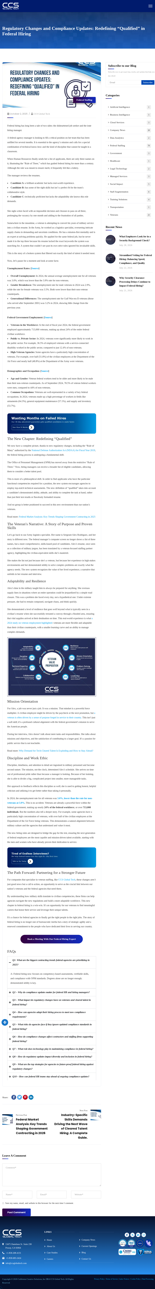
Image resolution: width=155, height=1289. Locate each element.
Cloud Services (129, 122)
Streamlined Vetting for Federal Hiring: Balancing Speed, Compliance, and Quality (135, 259)
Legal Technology (129, 168)
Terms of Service (112, 1279)
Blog (84, 1252)
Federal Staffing (84, 100)
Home (49, 1240)
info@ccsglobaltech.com (16, 1263)
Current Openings (89, 1246)
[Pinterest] (25, 1097)
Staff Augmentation (129, 192)
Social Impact (129, 184)
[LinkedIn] (31, 1097)
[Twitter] (19, 1097)
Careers (50, 1259)
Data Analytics (129, 138)
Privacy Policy (99, 1279)
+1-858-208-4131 (13, 1253)
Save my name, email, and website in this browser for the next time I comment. (39, 1203)
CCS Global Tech (42, 114)
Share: (5, 1097)
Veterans (130, 215)
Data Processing (147, 1279)
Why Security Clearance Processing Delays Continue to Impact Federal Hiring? (134, 282)
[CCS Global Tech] (10, 6)
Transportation (129, 207)
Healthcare (129, 161)
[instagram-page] (127, 1235)
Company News (130, 130)
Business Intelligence (129, 115)
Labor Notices (124, 1279)
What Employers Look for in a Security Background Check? (135, 238)
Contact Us (86, 1259)
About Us (51, 1246)
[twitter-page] (132, 1235)
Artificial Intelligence (129, 107)
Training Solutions (129, 199)
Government (129, 153)
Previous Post (21, 1115)
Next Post (83, 1110)
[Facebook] (13, 1097)
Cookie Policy (135, 1279)
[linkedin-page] (138, 1235)
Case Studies (52, 1253)
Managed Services (129, 176)
